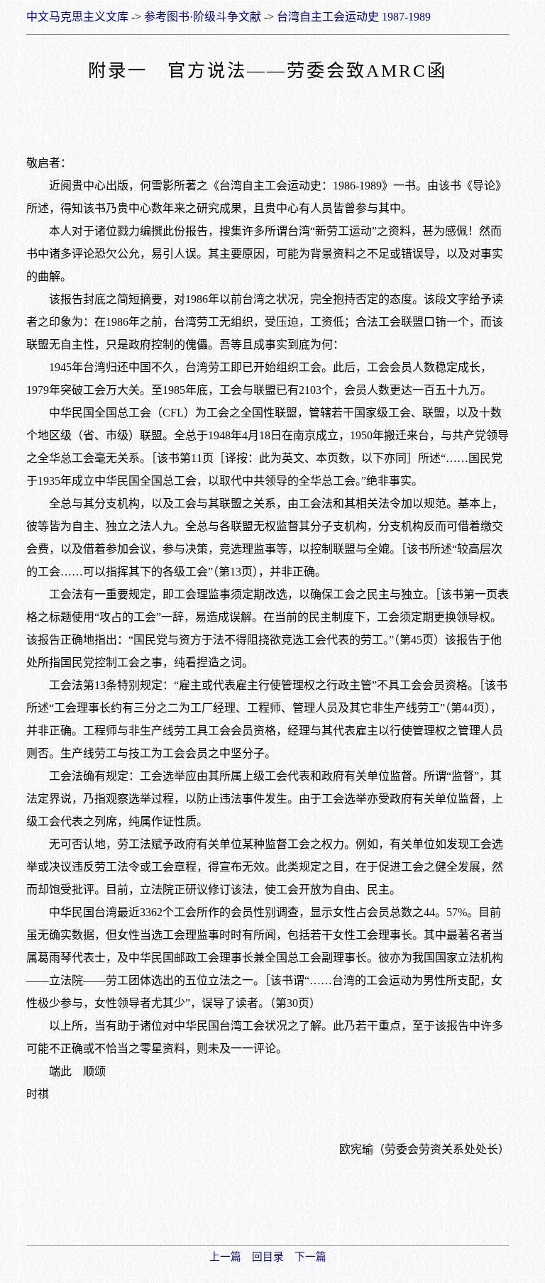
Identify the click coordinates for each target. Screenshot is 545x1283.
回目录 (268, 1256)
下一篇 (310, 1256)
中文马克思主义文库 (77, 17)
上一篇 (225, 1256)
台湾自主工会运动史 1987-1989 (354, 17)
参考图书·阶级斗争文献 (202, 17)
